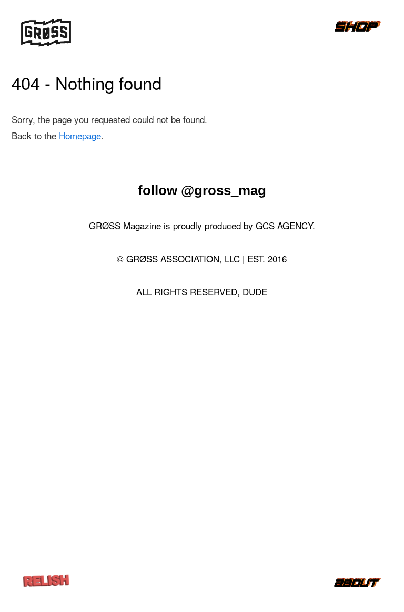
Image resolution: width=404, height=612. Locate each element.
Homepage (80, 135)
